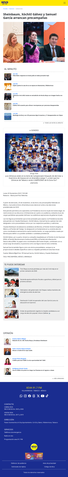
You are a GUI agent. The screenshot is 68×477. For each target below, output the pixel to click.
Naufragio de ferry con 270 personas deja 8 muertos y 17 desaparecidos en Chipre (38, 115)
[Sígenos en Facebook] (29, 396)
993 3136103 (8, 409)
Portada (5, 8)
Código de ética (49, 467)
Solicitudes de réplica (19, 467)
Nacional (11, 8)
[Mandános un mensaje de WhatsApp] (21, 396)
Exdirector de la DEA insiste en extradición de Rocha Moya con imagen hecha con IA (37, 96)
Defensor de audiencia (18, 463)
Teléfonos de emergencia (12, 432)
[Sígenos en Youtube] (42, 396)
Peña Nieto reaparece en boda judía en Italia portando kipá (31, 75)
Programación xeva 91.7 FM (13, 439)
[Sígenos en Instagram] (25, 396)
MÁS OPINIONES (59, 378)
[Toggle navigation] (64, 3)
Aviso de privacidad (49, 463)
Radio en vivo (8, 436)
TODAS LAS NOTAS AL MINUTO (53, 123)
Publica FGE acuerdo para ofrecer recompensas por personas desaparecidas (36, 105)
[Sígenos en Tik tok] (47, 396)
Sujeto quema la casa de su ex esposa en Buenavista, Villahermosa (33, 85)
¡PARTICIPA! (34, 183)
